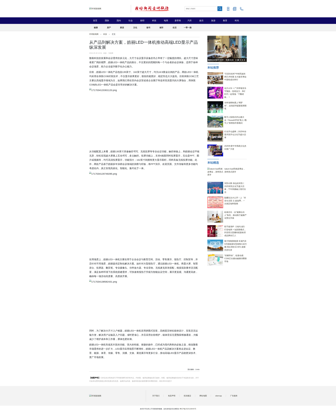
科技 (154, 20)
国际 (107, 20)
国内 (119, 20)
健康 (96, 27)
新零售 (178, 20)
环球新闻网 (93, 34)
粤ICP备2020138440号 (188, 409)
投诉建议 (187, 396)
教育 (225, 20)
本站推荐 (213, 67)
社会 (130, 20)
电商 (166, 20)
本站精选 (213, 162)
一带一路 (188, 27)
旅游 (213, 20)
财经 (142, 20)
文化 (135, 27)
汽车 (190, 20)
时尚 (237, 20)
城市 (161, 27)
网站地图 (203, 396)
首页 (95, 20)
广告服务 (234, 396)
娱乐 (201, 20)
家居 (122, 27)
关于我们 (156, 396)
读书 (148, 27)
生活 (175, 27)
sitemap (218, 396)
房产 (109, 27)
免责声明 (171, 396)
